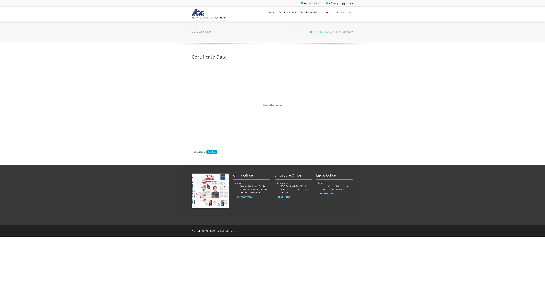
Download (212, 152)
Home (271, 12)
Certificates (326, 31)
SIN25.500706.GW (198, 152)
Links (339, 12)
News (328, 12)
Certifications (286, 12)
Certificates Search (310, 12)
